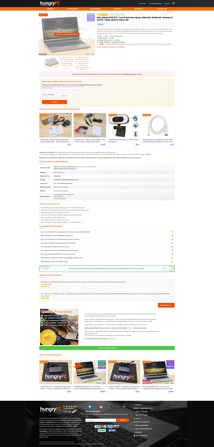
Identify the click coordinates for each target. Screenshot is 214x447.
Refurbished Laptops (130, 74)
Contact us (130, 328)
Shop (173, 11)
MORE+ (75, 426)
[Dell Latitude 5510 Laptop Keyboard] (82, 63)
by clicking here (111, 338)
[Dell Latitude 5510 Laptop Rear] (51, 62)
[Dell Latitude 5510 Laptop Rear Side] (66, 62)
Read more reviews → (166, 305)
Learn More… (140, 268)
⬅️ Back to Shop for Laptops (107, 348)
